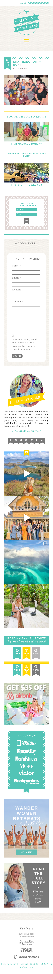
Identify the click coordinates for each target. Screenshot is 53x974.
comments (20, 68)
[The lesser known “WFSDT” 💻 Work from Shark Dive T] (26, 606)
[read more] (26, 131)
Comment (17, 301)
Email (16, 277)
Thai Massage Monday (26, 144)
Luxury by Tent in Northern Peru (26, 154)
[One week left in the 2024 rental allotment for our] (26, 518)
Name (16, 265)
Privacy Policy (9, 964)
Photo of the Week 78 (26, 185)
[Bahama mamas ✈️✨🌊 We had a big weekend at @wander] (26, 562)
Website (16, 289)
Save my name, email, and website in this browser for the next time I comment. (25, 344)
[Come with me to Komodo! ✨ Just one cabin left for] (26, 473)
